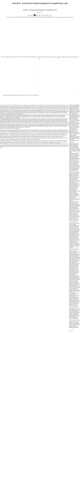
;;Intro (3, 105)
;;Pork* (72, 201)
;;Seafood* (3, 140)
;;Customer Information (6, 118)
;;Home (3, 114)
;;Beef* (72, 153)
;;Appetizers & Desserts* (75, 293)
